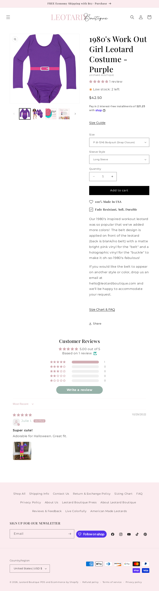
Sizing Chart (123, 493)
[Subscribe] (70, 533)
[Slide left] (14, 114)
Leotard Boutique (29, 582)
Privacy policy (134, 582)
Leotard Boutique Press (79, 502)
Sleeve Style (97, 151)
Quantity (95, 168)
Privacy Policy (30, 502)
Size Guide (97, 123)
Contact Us (61, 493)
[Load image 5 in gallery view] (64, 114)
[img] (22, 415)
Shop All (19, 493)
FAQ (139, 493)
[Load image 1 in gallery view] (24, 114)
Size (92, 134)
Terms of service (112, 582)
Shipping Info (39, 493)
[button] (8, 17)
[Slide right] (75, 114)
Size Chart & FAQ (102, 309)
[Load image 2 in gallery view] (38, 114)
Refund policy (90, 582)
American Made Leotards (108, 511)
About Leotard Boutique (118, 502)
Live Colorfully (75, 511)
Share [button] (97, 323)
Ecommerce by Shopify (65, 582)
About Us (51, 502)
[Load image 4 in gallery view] (51, 114)
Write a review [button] (79, 390)
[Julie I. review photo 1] (22, 451)
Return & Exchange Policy (92, 493)
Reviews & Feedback (47, 511)
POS (42, 582)
